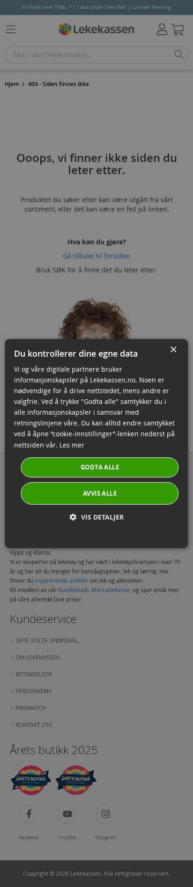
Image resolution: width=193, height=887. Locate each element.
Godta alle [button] (100, 467)
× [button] (173, 349)
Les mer (71, 444)
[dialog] (96, 444)
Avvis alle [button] (100, 493)
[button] (97, 517)
